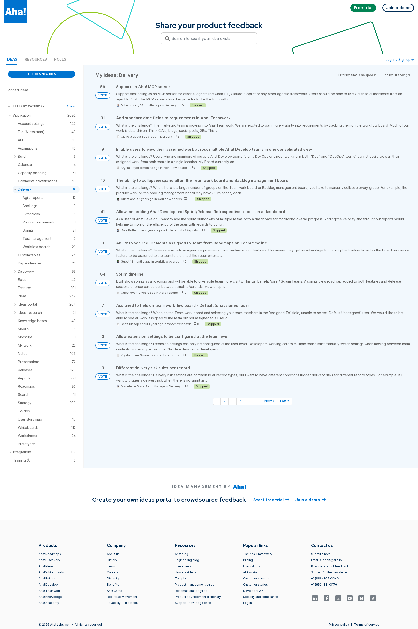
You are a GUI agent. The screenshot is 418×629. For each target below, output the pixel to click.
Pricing (248, 560)
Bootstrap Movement (122, 597)
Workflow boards (175, 168)
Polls (60, 59)
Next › (269, 401)
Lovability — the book (122, 603)
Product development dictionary (198, 597)
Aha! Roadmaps (50, 554)
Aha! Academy (49, 603)
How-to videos (185, 572)
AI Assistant (251, 572)
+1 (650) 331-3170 (324, 584)
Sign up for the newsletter (329, 572)
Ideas (11, 59)
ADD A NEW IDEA (43, 74)
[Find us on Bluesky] (361, 598)
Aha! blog (181, 554)
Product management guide (195, 584)
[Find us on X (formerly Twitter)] (338, 598)
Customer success (256, 578)
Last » (284, 401)
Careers (112, 572)
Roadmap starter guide (191, 591)
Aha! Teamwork (50, 591)
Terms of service (366, 624)
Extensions (171, 355)
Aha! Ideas (46, 566)
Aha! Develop (48, 584)
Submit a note (321, 554)
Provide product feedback (330, 566)
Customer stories (255, 584)
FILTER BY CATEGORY (29, 106)
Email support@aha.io (326, 560)
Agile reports (175, 230)
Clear (71, 106)
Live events (183, 566)
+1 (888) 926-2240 (325, 578)
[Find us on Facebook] (326, 598)
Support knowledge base (193, 603)
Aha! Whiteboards (51, 572)
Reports (192, 230)
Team (111, 566)
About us (113, 554)
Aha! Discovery (49, 560)
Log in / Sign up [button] (398, 59)
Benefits (113, 584)
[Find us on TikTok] (373, 598)
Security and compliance (260, 597)
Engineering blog (187, 560)
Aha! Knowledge (50, 597)
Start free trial (271, 499)
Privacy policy (339, 624)
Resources (36, 59)
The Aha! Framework (257, 554)
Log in (247, 603)
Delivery (171, 105)
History (112, 560)
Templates (182, 578)
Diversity (113, 578)
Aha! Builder (47, 578)
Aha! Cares (114, 591)
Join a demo (310, 499)
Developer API (253, 591)
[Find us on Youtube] (350, 598)
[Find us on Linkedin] (315, 598)
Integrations (251, 566)
